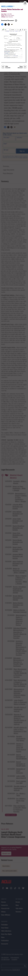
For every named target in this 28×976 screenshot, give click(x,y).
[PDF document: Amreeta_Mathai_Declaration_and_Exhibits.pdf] (14, 45)
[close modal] (25, 3)
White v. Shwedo (7, 6)
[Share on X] (5, 25)
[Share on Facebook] (2, 25)
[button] (9, 24)
